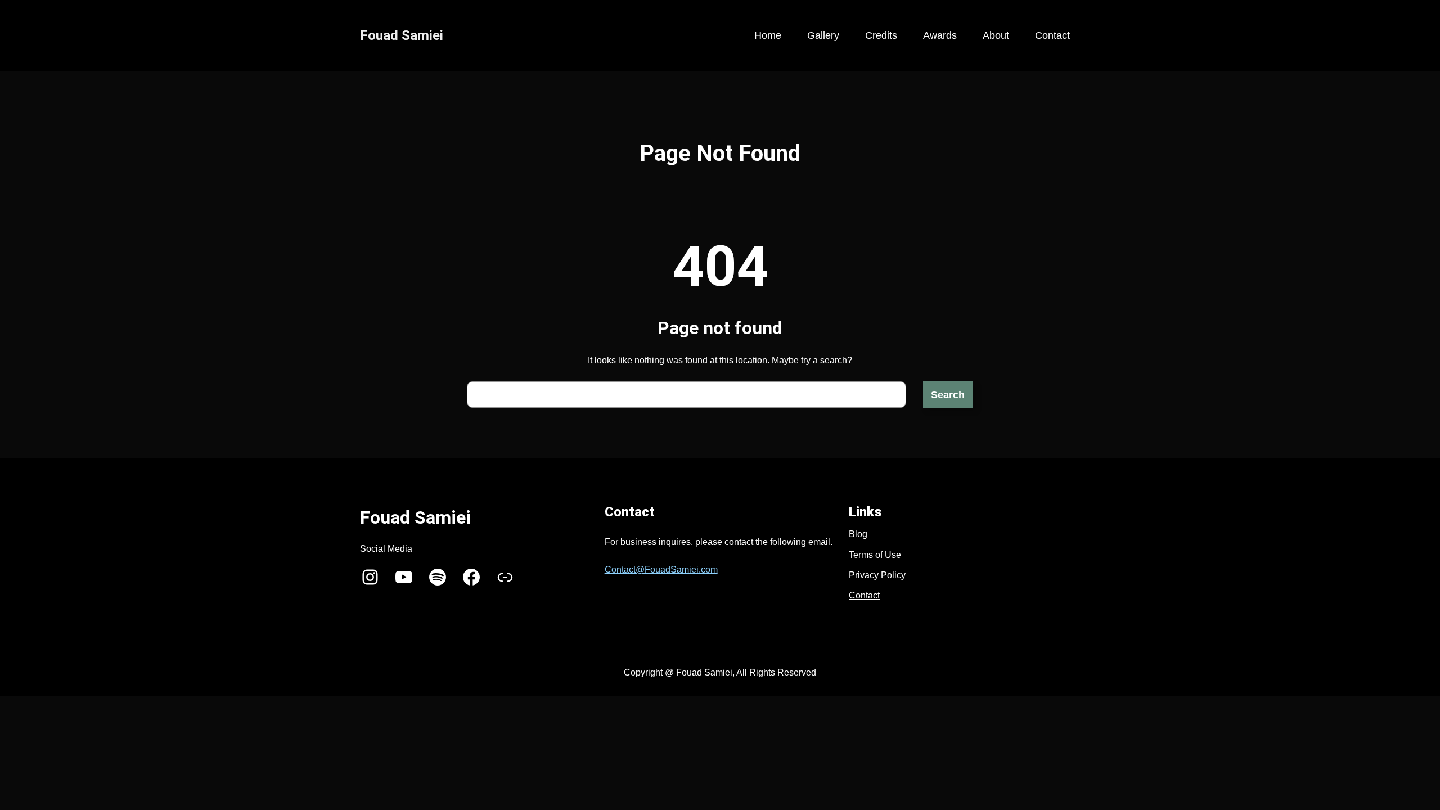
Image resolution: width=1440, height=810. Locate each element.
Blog (858, 534)
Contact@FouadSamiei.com (661, 569)
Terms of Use (875, 555)
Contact (864, 595)
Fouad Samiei (401, 35)
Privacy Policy (877, 575)
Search (948, 394)
